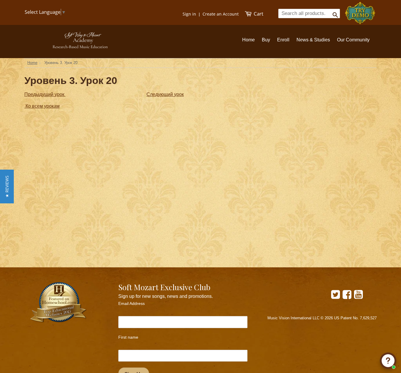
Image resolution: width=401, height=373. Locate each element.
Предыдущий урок (44, 94)
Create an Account (221, 14)
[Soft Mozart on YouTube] (358, 296)
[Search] (333, 13)
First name (128, 337)
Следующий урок (165, 94)
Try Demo (360, 10)
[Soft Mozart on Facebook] (347, 296)
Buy (266, 39)
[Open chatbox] (388, 360)
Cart (257, 13)
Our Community (353, 39)
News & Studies (313, 39)
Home (248, 39)
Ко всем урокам (42, 106)
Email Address (131, 303)
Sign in (189, 14)
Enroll (283, 39)
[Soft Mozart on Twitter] (335, 296)
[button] (7, 186)
